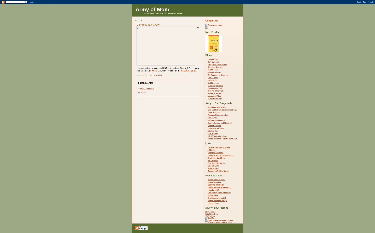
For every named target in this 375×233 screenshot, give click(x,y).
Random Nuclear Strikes (218, 115)
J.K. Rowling (213, 161)
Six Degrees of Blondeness (219, 75)
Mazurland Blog (214, 96)
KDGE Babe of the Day (217, 136)
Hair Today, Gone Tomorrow (219, 193)
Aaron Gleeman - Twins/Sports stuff (222, 139)
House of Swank (214, 94)
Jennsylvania (213, 62)
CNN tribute (210, 216)
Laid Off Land (213, 166)
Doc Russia (213, 118)
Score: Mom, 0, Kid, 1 (216, 180)
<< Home (142, 92)
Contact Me (211, 20)
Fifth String (212, 80)
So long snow (213, 203)
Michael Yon (213, 131)
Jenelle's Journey (215, 67)
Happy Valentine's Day (217, 201)
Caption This (213, 59)
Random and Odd (215, 88)
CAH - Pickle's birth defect (219, 147)
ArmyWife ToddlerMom (217, 65)
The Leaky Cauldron (216, 158)
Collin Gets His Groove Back (220, 188)
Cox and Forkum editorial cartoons (222, 110)
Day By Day (213, 134)
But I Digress (213, 83)
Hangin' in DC (213, 190)
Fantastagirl (213, 78)
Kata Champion (214, 182)
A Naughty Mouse (215, 86)
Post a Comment (147, 89)
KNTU (154, 71)
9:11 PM (159, 75)
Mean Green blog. (189, 71)
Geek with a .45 (214, 113)
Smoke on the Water (216, 128)
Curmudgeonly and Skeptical (220, 123)
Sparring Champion (216, 185)
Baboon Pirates (214, 72)
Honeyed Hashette (215, 153)
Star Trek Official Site (216, 163)
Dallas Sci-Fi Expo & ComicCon (221, 155)
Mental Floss (213, 70)
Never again (210, 212)
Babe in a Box (213, 169)
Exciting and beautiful (217, 198)
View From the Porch (216, 120)
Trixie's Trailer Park (216, 91)
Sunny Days (213, 195)
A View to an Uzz (215, 99)
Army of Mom (152, 9)
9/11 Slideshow (211, 214)
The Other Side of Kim (217, 107)
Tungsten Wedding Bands (218, 171)
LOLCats (211, 150)
